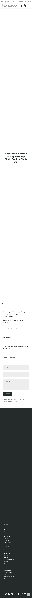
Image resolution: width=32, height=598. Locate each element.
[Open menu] (28, 6)
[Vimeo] (12, 594)
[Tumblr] (19, 594)
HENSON (6, 549)
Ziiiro (5, 578)
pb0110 (6, 561)
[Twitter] (6, 594)
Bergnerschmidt (8, 534)
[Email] (25, 594)
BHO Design (7, 536)
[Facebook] (9, 594)
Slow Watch (7, 566)
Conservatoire (7, 540)
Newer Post (18, 328)
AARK (5, 532)
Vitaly (5, 574)
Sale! (5, 529)
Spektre (6, 568)
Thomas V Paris (8, 572)
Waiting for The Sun (9, 576)
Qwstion (6, 563)
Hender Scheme (8, 546)
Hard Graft (6, 544)
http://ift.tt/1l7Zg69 (8, 316)
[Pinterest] (15, 594)
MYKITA (6, 555)
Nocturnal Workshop (9, 559)
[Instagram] (22, 594)
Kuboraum (6, 551)
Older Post (10, 328)
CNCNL (6, 538)
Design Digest (7, 542)
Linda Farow (7, 553)
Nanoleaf (6, 557)
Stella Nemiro (7, 570)
